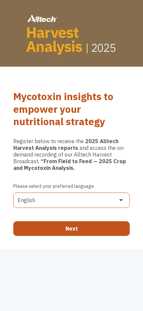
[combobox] (71, 200)
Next (72, 228)
